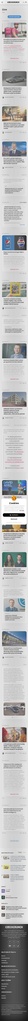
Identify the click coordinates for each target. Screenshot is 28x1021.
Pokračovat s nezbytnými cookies (14, 522)
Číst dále (22, 510)
